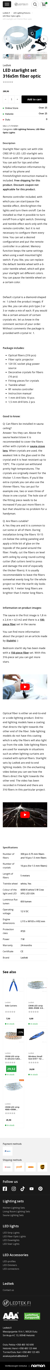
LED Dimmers (10, 1265)
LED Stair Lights (11, 1243)
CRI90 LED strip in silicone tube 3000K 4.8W (12, 1058)
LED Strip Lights (11, 1232)
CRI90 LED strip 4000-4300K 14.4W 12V (12, 1109)
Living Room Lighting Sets (16, 1211)
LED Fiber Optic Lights (11, 16)
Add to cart (34, 99)
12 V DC (25, 911)
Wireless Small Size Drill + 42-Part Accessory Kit (35, 1060)
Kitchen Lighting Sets (14, 1207)
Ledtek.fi (6, 13)
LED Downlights (11, 1240)
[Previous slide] (6, 39)
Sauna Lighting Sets (13, 1215)
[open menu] (7, 4)
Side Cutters (11, 1005)
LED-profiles (9, 1261)
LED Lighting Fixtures (21, 13)
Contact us (8, 1290)
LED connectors (11, 1268)
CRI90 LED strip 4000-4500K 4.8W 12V (36, 1008)
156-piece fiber (20, 652)
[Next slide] (43, 39)
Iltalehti (11, 640)
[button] (43, 4)
